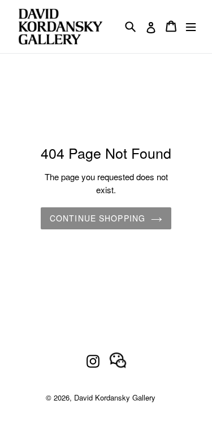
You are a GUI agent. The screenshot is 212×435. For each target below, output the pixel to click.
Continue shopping (97, 218)
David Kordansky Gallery (114, 397)
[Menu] (191, 26)
